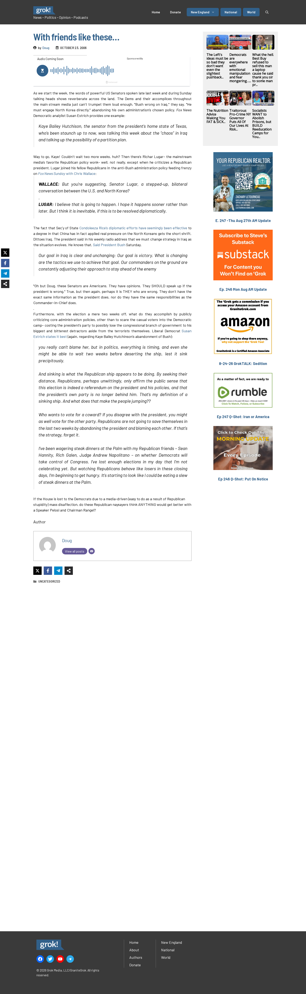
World (251, 12)
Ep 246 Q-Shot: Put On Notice (243, 479)
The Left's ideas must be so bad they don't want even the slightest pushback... (217, 66)
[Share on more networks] (69, 571)
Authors (135, 957)
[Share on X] (37, 571)
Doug (45, 48)
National (231, 12)
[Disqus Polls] (112, 642)
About (134, 950)
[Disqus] (112, 752)
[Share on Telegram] (58, 571)
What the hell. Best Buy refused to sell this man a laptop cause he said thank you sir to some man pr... (263, 69)
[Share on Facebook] (48, 571)
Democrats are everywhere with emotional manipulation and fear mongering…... (240, 68)
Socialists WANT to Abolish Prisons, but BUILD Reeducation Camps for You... (262, 124)
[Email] (91, 551)
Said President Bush (109, 244)
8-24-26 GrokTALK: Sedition (243, 363)
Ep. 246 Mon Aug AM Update (243, 289)
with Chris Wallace (66, 173)
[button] (267, 12)
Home (156, 12)
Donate (175, 12)
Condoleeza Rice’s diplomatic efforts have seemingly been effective (133, 228)
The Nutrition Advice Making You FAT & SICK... (217, 116)
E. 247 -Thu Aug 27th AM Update (243, 220)
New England (200, 12)
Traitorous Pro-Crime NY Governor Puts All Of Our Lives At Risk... (240, 120)
